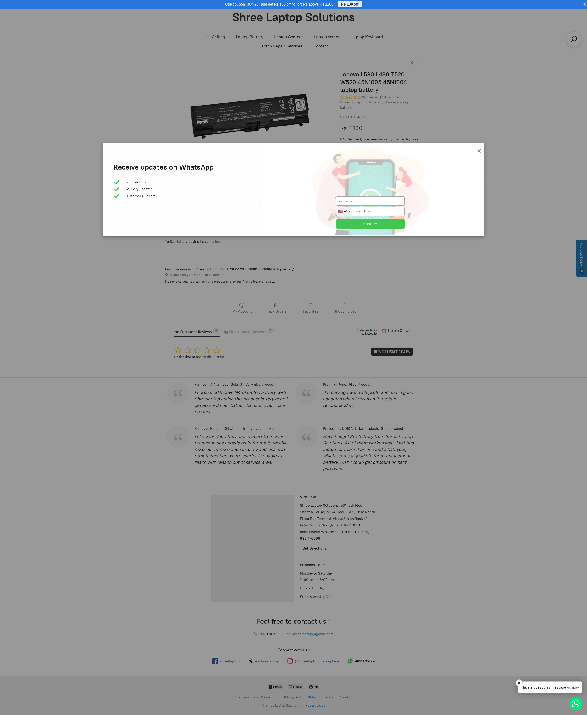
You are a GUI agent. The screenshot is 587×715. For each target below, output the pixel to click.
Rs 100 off (349, 4)
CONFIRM (370, 224)
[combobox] (344, 211)
